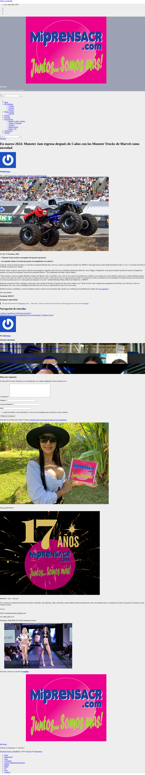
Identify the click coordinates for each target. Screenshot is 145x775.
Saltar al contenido (6, 1)
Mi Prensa (3, 86)
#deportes (30, 176)
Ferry (6, 770)
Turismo (7, 133)
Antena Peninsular (6, 344)
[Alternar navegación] (1, 94)
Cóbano (11, 106)
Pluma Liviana (9, 112)
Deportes (7, 117)
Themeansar (38, 751)
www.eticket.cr (104, 289)
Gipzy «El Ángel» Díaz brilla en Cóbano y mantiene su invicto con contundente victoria (31, 348)
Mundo (6, 765)
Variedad (11, 125)
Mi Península (8, 104)
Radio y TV (12, 129)
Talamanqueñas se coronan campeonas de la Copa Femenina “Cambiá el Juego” (27, 315)
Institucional (8, 757)
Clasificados (8, 131)
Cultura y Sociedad (14, 123)
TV (5, 768)
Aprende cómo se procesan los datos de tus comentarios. (48, 420)
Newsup (29, 751)
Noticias (7, 115)
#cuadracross (21, 176)
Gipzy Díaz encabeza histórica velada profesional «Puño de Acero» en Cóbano (28, 358)
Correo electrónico (7, 404)
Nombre (3, 400)
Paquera (11, 110)
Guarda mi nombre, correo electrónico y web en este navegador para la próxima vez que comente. (35, 412)
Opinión (11, 114)
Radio (6, 766)
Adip (6, 759)
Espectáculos (8, 119)
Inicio (6, 102)
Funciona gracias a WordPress (10, 751)
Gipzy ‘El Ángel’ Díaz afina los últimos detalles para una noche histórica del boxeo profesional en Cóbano (37, 369)
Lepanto (11, 108)
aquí (68, 303)
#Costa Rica (12, 176)
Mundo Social (13, 127)
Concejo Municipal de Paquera (14, 763)
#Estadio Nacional (40, 176)
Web (1, 408)
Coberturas (8, 761)
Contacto (7, 772)
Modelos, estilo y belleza (16, 121)
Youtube (86, 303)
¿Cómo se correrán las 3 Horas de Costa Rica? (15, 313)
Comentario (4, 397)
